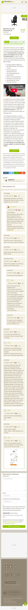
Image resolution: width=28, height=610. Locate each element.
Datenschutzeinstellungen (10, 603)
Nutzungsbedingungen (9, 523)
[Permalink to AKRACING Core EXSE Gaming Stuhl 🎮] (14, 20)
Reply (15, 196)
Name (4, 493)
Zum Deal (14, 38)
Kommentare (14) (8, 186)
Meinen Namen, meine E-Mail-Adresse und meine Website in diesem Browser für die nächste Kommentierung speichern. (14, 508)
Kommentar (6, 476)
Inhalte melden (7, 599)
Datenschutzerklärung (12, 521)
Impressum (6, 598)
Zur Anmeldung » (10, 582)
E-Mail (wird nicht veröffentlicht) (11, 499)
